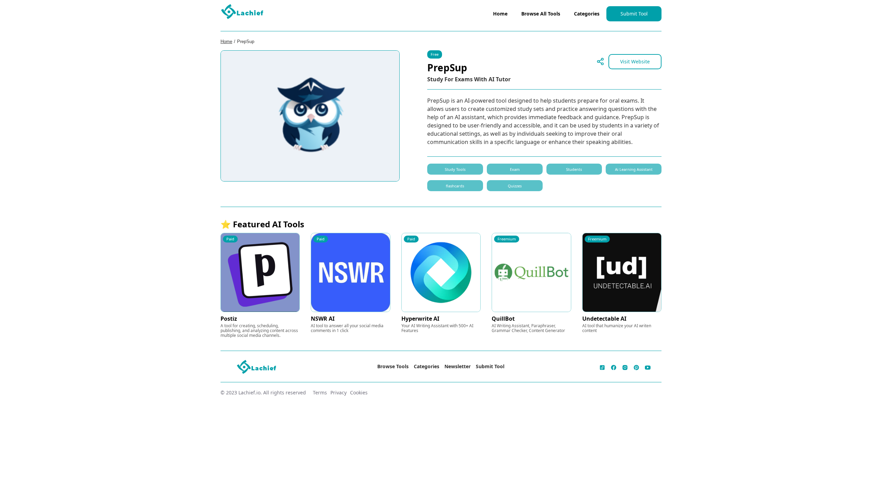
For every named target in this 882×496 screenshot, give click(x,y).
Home (500, 13)
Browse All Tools (540, 13)
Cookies (359, 392)
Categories (586, 13)
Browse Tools (393, 366)
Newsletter (457, 366)
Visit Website (635, 61)
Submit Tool (634, 13)
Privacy (338, 392)
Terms (320, 392)
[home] (242, 13)
